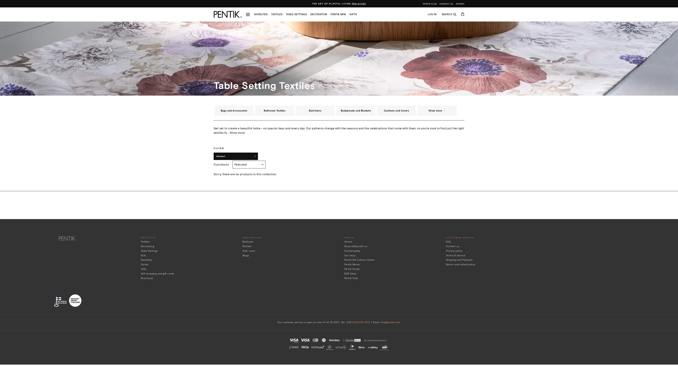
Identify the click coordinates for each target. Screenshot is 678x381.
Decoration (318, 14)
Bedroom (248, 241)
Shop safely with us (355, 246)
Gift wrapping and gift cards (157, 273)
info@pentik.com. (390, 322)
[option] (339, 4)
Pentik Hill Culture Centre (359, 259)
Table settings (296, 14)
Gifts (353, 14)
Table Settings (149, 250)
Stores (460, 3)
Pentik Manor (352, 264)
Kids (143, 255)
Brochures (147, 278)
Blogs (246, 255)
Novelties (261, 14)
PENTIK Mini (338, 14)
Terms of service (455, 255)
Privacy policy (454, 250)
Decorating (147, 246)
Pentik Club (351, 278)
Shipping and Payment (459, 259)
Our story (350, 255)
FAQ (448, 241)
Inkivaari (220, 156)
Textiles (276, 14)
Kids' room (249, 250)
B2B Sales (350, 273)
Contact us (446, 3)
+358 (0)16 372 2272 (358, 322)
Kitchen (247, 246)
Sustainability (352, 250)
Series (144, 264)
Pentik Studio (352, 269)
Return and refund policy (460, 264)
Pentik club (430, 3)
